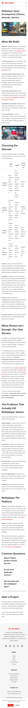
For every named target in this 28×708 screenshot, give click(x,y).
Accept (10, 705)
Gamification (14, 676)
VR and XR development (14, 547)
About (14, 656)
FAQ (14, 658)
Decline (17, 705)
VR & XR (14, 682)
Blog (14, 660)
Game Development (14, 673)
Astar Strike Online (19, 51)
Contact (14, 664)
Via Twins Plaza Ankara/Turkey (14, 697)
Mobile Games (14, 678)
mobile (3, 70)
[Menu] (25, 3)
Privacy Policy (14, 662)
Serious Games (14, 680)
